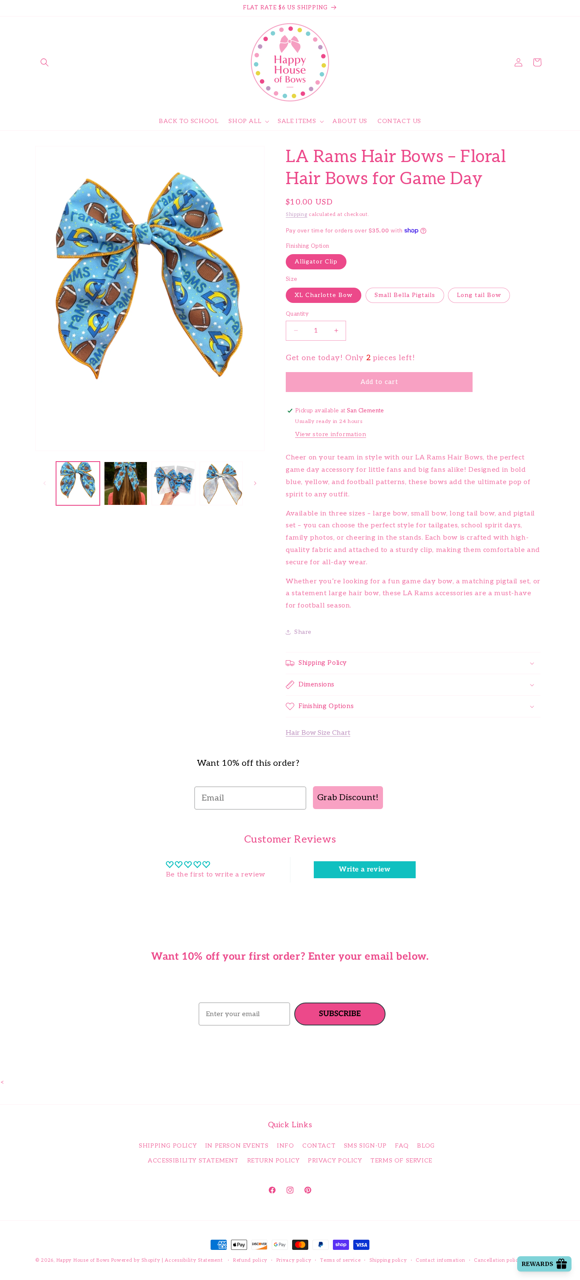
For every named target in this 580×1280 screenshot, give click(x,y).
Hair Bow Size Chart (318, 733)
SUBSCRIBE (340, 1013)
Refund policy (250, 1260)
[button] (44, 62)
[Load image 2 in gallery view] (126, 483)
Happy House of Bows (83, 1260)
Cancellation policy (497, 1260)
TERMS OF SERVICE (401, 1161)
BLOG (425, 1146)
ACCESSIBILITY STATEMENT (193, 1161)
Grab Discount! (348, 798)
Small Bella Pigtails (404, 294)
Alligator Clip (316, 261)
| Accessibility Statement (193, 1260)
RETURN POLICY (273, 1161)
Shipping (296, 214)
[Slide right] (255, 483)
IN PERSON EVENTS (237, 1146)
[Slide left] (44, 483)
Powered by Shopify (135, 1260)
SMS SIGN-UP (365, 1146)
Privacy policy (294, 1260)
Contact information (440, 1260)
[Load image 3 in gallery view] (173, 483)
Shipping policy (388, 1260)
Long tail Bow (479, 294)
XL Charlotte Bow (323, 294)
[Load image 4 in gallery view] (221, 483)
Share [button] (303, 632)
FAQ (402, 1146)
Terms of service (340, 1260)
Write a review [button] (364, 869)
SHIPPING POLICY (168, 1146)
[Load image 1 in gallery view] (78, 483)
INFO (285, 1146)
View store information (330, 434)
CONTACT (318, 1146)
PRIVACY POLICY (335, 1161)
